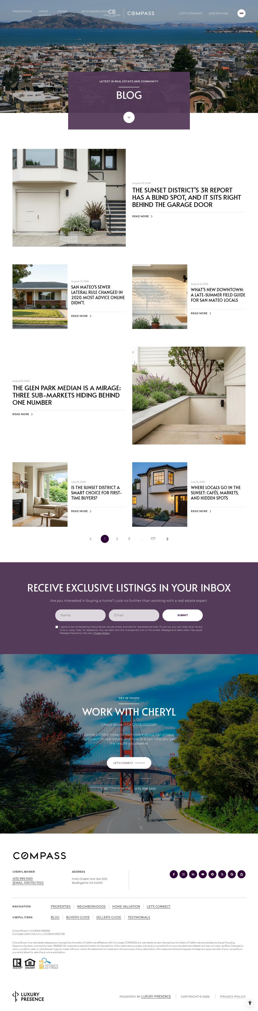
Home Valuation (66, 13)
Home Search (44, 13)
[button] (129, 763)
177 (153, 539)
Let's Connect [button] (158, 906)
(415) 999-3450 (218, 13)
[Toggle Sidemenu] (241, 13)
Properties (22, 11)
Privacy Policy (102, 632)
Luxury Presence (156, 996)
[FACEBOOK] (174, 874)
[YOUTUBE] (203, 874)
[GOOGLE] (232, 874)
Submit (182, 615)
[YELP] (222, 874)
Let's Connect (190, 13)
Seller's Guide (108, 917)
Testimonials (139, 917)
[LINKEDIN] (193, 874)
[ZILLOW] (241, 874)
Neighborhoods (95, 11)
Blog (55, 917)
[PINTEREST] (212, 874)
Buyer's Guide (78, 917)
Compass (131, 942)
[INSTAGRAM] (183, 874)
